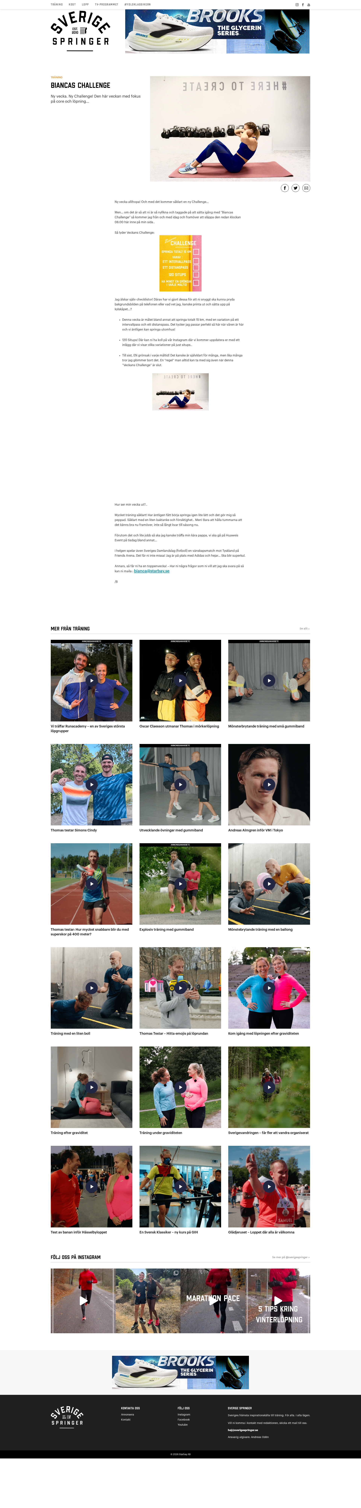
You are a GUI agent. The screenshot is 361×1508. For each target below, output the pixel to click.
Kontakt (125, 1419)
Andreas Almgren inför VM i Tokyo (255, 830)
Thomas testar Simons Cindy (74, 830)
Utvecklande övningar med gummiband (171, 830)
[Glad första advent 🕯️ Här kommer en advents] (277, 1301)
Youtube (183, 1425)
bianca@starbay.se (151, 571)
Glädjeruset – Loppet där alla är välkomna (261, 1232)
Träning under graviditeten (161, 1133)
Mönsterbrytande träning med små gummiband (266, 726)
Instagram (184, 1414)
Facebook (184, 1419)
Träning (57, 4)
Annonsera (127, 1414)
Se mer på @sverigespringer (291, 1257)
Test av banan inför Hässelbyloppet (79, 1232)
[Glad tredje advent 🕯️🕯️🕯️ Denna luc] (83, 1301)
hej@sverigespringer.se (243, 1430)
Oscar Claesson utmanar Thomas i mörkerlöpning (179, 726)
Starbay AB (184, 1454)
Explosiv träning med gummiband (167, 929)
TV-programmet (106, 4)
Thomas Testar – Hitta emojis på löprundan (174, 1033)
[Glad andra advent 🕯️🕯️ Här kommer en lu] (212, 1301)
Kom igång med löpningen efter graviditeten (263, 1033)
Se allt (305, 628)
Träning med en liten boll (70, 1033)
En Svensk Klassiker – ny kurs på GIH (169, 1232)
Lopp (85, 4)
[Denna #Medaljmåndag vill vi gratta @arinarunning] (148, 1301)
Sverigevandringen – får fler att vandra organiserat (268, 1133)
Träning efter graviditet (69, 1133)
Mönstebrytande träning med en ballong (260, 929)
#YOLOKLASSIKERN (137, 4)
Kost (72, 4)
